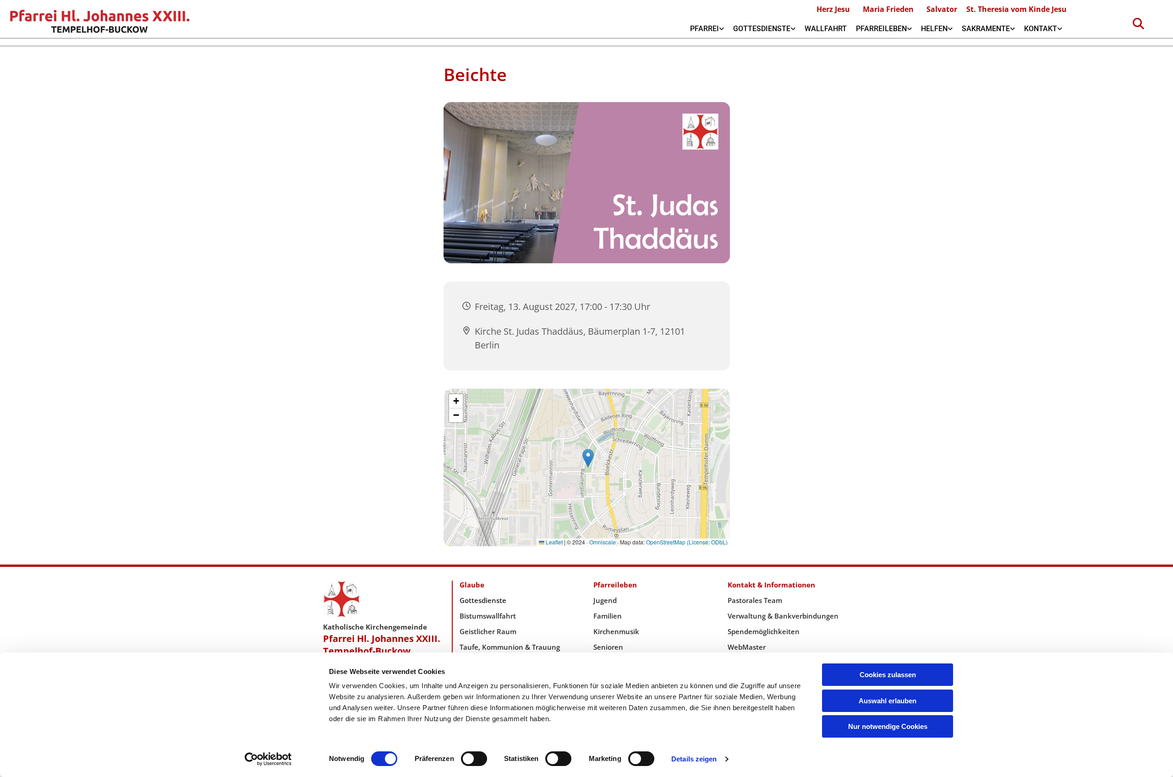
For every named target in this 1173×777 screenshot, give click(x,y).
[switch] (474, 758)
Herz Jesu (833, 9)
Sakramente (986, 28)
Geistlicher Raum (488, 631)
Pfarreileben (881, 28)
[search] (1138, 23)
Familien (607, 615)
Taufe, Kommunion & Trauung (510, 647)
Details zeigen (694, 759)
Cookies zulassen (888, 675)
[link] (707, 28)
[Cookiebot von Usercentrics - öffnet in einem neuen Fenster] (268, 759)
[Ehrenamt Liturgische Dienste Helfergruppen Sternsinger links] (950, 28)
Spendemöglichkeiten (764, 631)
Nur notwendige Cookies (887, 726)
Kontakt (1040, 28)
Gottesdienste (761, 28)
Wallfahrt (826, 28)
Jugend (605, 600)
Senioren (608, 647)
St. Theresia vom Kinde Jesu (1016, 9)
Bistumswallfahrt (488, 615)
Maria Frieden (888, 9)
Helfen (934, 28)
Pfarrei (704, 28)
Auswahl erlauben (887, 701)
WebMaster (747, 647)
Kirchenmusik (616, 631)
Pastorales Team (755, 600)
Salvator (941, 9)
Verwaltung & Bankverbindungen (783, 615)
